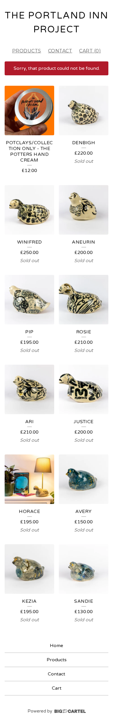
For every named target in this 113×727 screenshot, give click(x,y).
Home (56, 646)
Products (26, 51)
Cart (56, 688)
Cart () (90, 51)
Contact (60, 51)
